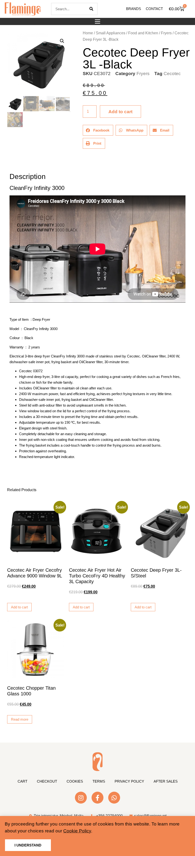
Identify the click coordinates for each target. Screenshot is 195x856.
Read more (19, 719)
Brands (133, 9)
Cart (22, 781)
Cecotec (172, 73)
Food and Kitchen (143, 33)
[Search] (91, 9)
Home (88, 33)
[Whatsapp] (114, 798)
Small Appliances (110, 33)
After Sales (166, 781)
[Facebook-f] (97, 798)
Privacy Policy (129, 781)
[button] (97, 21)
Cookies (75, 781)
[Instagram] (81, 798)
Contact (154, 9)
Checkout (47, 781)
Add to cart (120, 111)
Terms (99, 781)
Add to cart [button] (19, 607)
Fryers (166, 33)
